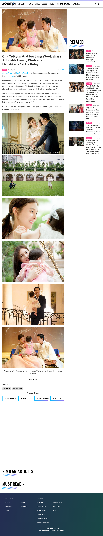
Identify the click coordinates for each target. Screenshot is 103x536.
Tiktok (58, 398)
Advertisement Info (43, 522)
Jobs (54, 510)
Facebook (11, 399)
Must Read (12, 484)
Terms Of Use (41, 506)
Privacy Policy (41, 510)
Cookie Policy (41, 514)
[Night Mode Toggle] (99, 4)
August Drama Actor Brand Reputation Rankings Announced (91, 57)
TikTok (23, 502)
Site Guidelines (57, 502)
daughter (10, 76)
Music (67, 4)
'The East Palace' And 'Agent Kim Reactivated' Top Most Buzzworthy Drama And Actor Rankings (92, 73)
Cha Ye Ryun (7, 73)
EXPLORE (21, 4)
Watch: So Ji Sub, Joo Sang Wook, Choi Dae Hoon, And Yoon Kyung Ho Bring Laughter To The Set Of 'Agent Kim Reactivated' (93, 146)
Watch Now (33, 379)
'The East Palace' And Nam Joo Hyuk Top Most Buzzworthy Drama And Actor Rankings (93, 129)
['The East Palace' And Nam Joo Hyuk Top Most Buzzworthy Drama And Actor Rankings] (76, 126)
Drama (89, 66)
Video (37, 4)
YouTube (24, 506)
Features (76, 4)
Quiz (31, 4)
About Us (40, 502)
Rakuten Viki (55, 530)
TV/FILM (59, 4)
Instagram (43, 398)
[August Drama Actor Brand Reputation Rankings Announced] (76, 54)
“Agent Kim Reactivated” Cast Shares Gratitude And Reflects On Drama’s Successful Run (93, 113)
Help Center (57, 506)
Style (51, 4)
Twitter (27, 399)
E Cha (62, 69)
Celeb (44, 4)
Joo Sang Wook (22, 73)
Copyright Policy (42, 518)
